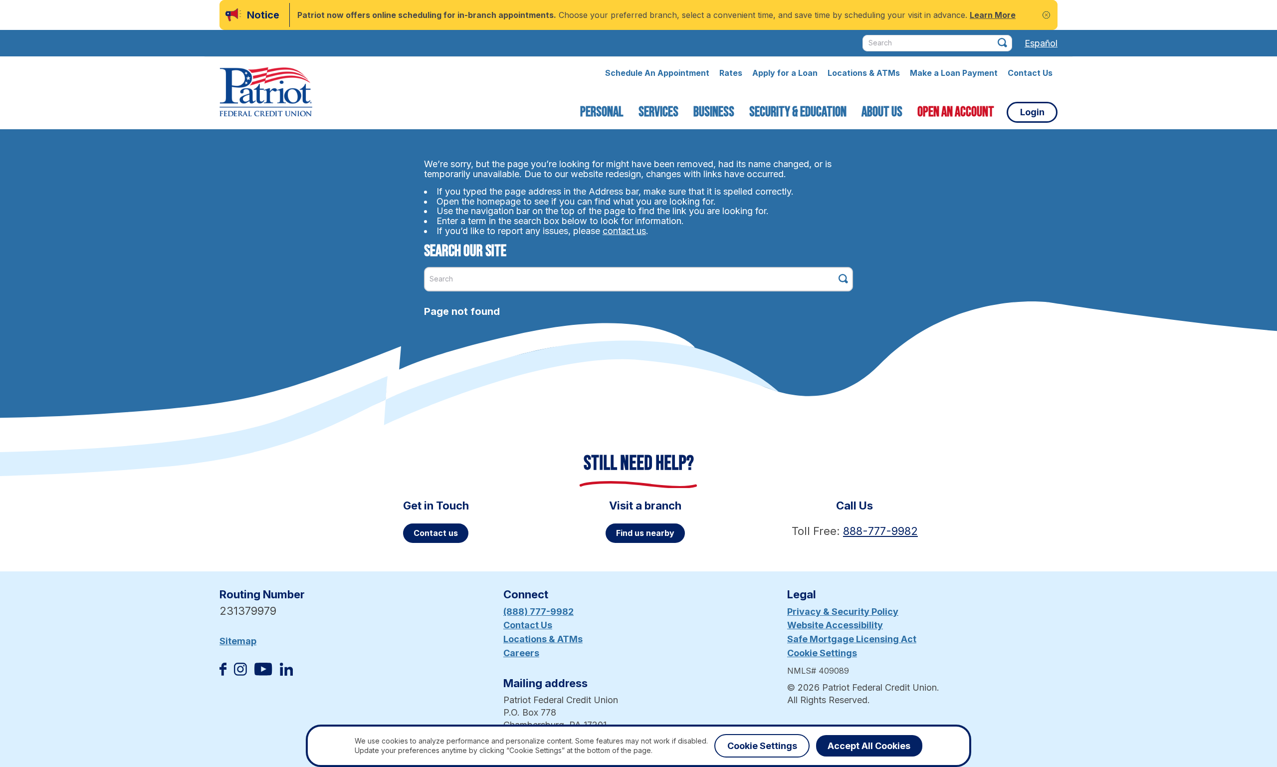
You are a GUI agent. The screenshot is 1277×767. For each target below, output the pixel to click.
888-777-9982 (880, 530)
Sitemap (237, 641)
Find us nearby (645, 533)
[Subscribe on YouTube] (263, 672)
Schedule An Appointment (657, 73)
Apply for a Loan (785, 73)
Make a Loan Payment (954, 73)
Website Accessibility (835, 625)
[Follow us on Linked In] (286, 672)
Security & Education (798, 112)
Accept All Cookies (869, 746)
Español (1041, 43)
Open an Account (955, 112)
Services (658, 112)
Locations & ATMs (864, 73)
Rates (730, 73)
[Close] (1046, 15)
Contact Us (1030, 73)
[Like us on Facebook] (222, 672)
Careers (521, 653)
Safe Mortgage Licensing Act (851, 639)
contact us (624, 231)
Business (713, 112)
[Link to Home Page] (265, 93)
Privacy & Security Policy (842, 611)
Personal (602, 112)
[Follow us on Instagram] (240, 672)
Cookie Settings (822, 653)
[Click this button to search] (1002, 42)
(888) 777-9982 (538, 611)
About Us (881, 112)
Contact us (436, 533)
